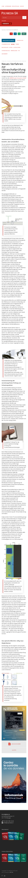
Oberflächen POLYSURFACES (12, 29)
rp (11, 33)
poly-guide (4, 20)
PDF (19, 50)
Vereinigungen (14, 50)
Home (3, 6)
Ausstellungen (16, 47)
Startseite (3, 29)
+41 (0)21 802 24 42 (8, 821)
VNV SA (11, 872)
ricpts (24, 33)
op (15, 33)
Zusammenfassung (6, 44)
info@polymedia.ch (8, 823)
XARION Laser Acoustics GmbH (17, 78)
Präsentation (20, 40)
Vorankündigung (6, 50)
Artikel (13, 44)
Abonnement (5, 53)
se (19, 33)
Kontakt (22, 6)
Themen (17, 44)
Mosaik (10, 47)
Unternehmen (8, 6)
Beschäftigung (15, 6)
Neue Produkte (5, 47)
